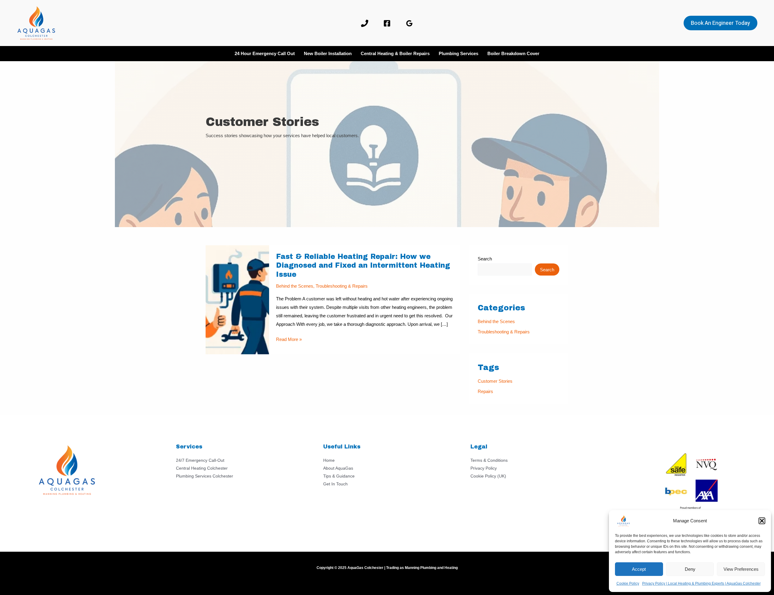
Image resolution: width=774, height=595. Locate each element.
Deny (690, 569)
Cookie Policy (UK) (488, 476)
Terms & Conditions (489, 460)
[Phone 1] (364, 23)
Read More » (289, 340)
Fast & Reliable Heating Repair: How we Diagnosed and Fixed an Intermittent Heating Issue (363, 266)
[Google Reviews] (409, 23)
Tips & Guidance (339, 476)
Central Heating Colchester (202, 468)
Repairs (485, 391)
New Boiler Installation (328, 53)
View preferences (741, 569)
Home (329, 460)
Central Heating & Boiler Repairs (395, 53)
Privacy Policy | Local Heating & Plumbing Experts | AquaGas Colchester (701, 583)
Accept (639, 569)
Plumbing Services (458, 53)
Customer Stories (495, 381)
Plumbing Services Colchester (204, 476)
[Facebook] (387, 23)
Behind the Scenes (294, 286)
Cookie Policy (627, 583)
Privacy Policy (483, 468)
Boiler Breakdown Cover (513, 53)
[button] (762, 521)
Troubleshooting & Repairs (342, 286)
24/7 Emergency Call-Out (200, 460)
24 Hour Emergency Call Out (265, 53)
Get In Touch (335, 483)
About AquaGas (338, 468)
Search (485, 258)
